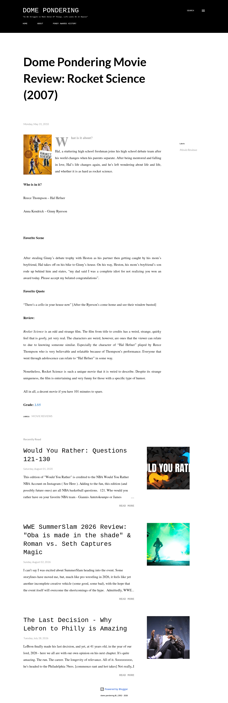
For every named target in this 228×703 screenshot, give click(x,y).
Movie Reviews (188, 149)
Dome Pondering (51, 10)
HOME (25, 24)
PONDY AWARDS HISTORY (64, 24)
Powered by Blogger (116, 689)
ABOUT (40, 24)
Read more (126, 505)
